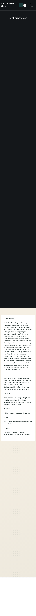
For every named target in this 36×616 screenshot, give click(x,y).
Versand (8, 531)
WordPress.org (6, 612)
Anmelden (4, 601)
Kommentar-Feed (6, 609)
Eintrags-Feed (5, 605)
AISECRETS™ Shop (7, 5)
